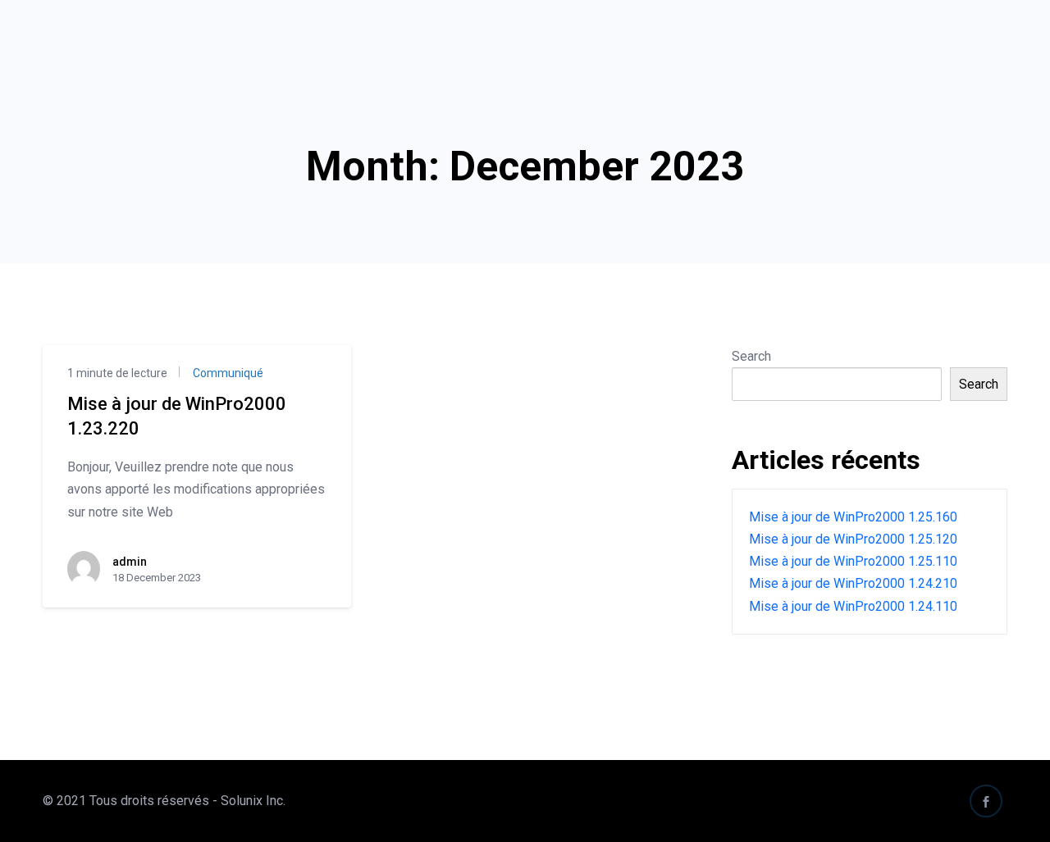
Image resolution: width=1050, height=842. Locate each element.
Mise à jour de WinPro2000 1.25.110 (853, 561)
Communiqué (226, 373)
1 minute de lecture (117, 373)
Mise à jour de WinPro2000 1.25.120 (853, 539)
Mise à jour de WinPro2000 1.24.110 (853, 606)
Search (751, 356)
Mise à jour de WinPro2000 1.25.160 (853, 517)
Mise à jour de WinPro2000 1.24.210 (853, 583)
